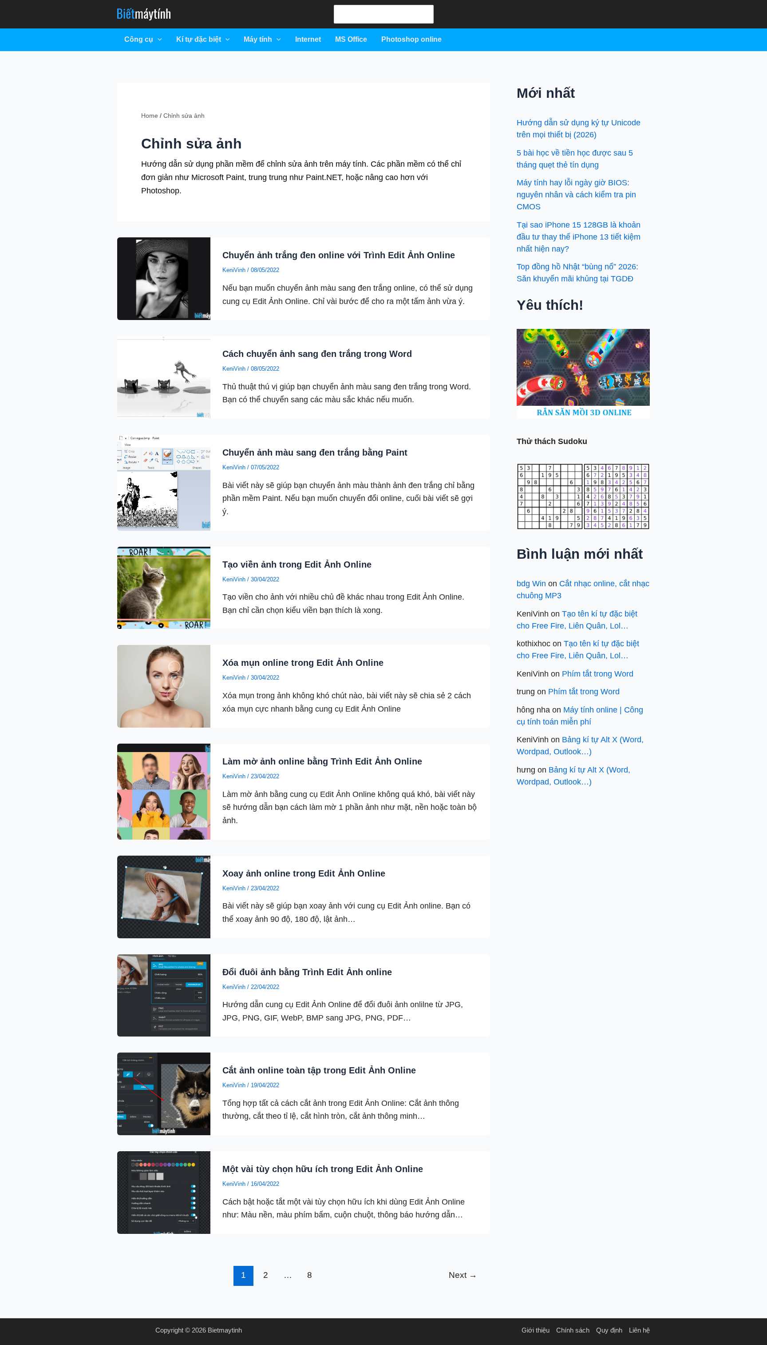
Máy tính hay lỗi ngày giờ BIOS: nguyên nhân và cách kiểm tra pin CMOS (576, 194)
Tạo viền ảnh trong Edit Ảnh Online (297, 564)
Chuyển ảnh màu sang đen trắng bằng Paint (314, 452)
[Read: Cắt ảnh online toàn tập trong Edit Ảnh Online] (163, 1093)
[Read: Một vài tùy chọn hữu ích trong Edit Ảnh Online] (163, 1192)
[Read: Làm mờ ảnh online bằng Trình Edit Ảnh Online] (163, 791)
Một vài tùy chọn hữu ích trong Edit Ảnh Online (322, 1169)
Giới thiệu (536, 1330)
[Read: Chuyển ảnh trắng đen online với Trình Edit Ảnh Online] (163, 278)
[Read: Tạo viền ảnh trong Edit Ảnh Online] (163, 587)
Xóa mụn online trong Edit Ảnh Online (303, 663)
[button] (157, 39)
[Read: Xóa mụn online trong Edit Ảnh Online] (163, 685)
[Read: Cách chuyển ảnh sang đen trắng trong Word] (163, 376)
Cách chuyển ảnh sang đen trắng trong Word (317, 354)
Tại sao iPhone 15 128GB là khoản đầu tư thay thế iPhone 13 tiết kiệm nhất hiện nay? (578, 236)
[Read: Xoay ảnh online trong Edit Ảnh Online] (163, 896)
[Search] (426, 14)
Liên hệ (639, 1330)
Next (463, 1275)
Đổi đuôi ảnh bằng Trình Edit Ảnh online (307, 972)
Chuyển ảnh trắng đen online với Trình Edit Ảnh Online (338, 255)
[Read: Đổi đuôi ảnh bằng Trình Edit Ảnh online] (163, 994)
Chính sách (572, 1330)
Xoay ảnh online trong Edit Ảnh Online (303, 873)
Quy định (609, 1330)
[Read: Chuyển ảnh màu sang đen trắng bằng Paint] (163, 482)
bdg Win (531, 583)
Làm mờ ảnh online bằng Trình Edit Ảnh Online (322, 761)
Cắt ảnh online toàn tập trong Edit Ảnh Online (319, 1070)
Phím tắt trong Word (597, 673)
